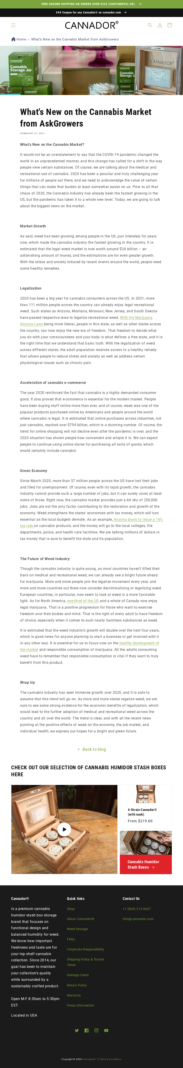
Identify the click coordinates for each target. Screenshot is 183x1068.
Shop (71, 909)
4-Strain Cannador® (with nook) (142, 812)
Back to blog (94, 749)
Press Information (80, 1005)
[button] (13, 25)
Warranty (74, 995)
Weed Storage (77, 929)
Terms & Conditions (110, 1059)
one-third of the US (83, 601)
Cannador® (88, 1059)
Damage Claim (78, 975)
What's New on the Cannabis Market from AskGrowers (75, 39)
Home (21, 39)
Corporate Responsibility (85, 949)
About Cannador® (80, 919)
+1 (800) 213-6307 (137, 909)
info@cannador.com (138, 919)
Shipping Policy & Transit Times (85, 962)
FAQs (71, 939)
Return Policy (77, 985)
